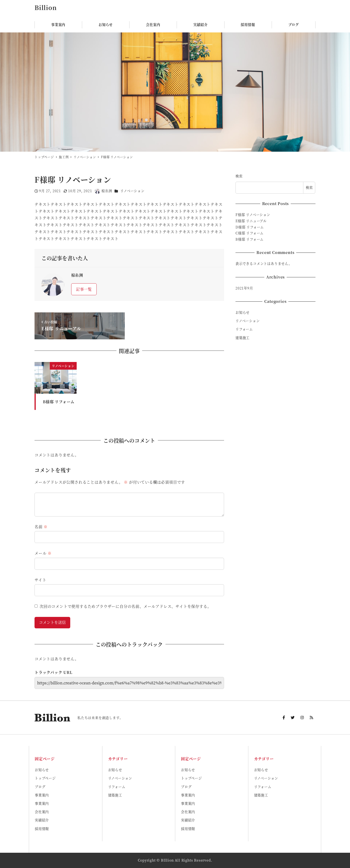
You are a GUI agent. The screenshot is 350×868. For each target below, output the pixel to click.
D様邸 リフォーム (249, 227)
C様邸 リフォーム (249, 233)
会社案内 (42, 811)
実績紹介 (42, 820)
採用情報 (42, 828)
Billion (46, 7)
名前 (41, 526)
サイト (40, 580)
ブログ (40, 786)
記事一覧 (84, 289)
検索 (239, 176)
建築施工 (242, 337)
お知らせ (242, 312)
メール (43, 553)
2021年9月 (244, 288)
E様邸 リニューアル (251, 220)
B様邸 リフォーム (249, 239)
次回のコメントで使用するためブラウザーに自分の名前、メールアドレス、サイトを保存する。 (125, 606)
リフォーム (244, 329)
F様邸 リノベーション (252, 214)
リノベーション (132, 190)
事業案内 (42, 795)
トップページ (45, 778)
